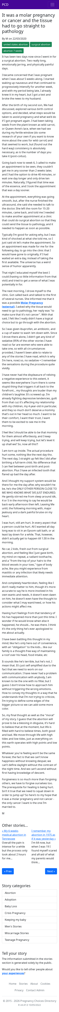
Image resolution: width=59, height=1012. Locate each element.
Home (12, 983)
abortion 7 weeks (12, 50)
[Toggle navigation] (52, 4)
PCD (5, 4)
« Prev (8, 871)
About (34, 983)
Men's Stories (13, 926)
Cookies (45, 983)
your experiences (13, 973)
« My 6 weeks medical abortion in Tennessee (14, 834)
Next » (51, 871)
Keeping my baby (15, 920)
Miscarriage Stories (17, 933)
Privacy (19, 990)
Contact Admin (35, 990)
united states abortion (15, 44)
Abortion (10, 893)
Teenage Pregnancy (17, 940)
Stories (23, 983)
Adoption (10, 899)
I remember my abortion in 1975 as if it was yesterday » (43, 834)
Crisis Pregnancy (15, 913)
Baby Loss (11, 906)
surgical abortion (40, 44)
